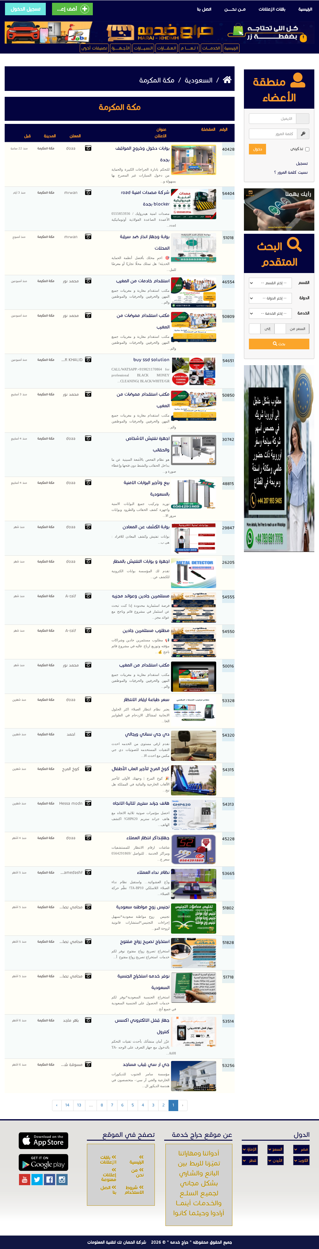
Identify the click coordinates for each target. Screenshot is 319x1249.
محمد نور (71, 281)
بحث (281, 344)
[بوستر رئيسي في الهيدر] (159, 32)
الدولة (304, 297)
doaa (70, 148)
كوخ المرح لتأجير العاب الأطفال (140, 779)
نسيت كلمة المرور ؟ (291, 172)
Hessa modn (71, 803)
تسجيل (302, 163)
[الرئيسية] (226, 80)
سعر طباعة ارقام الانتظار (140, 710)
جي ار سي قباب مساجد (140, 1075)
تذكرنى (296, 148)
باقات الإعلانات (272, 9)
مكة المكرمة (45, 148)
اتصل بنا (204, 9)
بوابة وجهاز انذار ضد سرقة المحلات (144, 252)
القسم (303, 282)
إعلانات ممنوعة (108, 1177)
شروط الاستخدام (134, 1190)
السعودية (197, 80)
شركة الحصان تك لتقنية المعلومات (116, 1242)
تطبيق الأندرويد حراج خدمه (43, 1162)
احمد (71, 734)
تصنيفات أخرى (94, 48)
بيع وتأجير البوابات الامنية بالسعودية (144, 498)
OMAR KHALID (71, 359)
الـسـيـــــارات (143, 48)
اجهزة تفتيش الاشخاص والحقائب (144, 454)
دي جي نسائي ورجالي (140, 744)
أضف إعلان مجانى (66, 9)
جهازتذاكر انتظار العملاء (140, 848)
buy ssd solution (140, 370)
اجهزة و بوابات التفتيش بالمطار (140, 569)
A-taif (70, 596)
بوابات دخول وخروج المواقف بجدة (144, 164)
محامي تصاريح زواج (71, 907)
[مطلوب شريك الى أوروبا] (279, 458)
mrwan (71, 192)
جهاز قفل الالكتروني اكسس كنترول (144, 1036)
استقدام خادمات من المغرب (140, 291)
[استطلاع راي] (279, 209)
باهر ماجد (71, 1020)
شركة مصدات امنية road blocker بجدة (144, 208)
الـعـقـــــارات (166, 48)
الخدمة (303, 313)
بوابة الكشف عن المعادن (140, 534)
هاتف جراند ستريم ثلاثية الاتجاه (140, 813)
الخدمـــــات (211, 48)
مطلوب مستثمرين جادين (140, 641)
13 (79, 1105)
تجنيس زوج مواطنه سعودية (140, 917)
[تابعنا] (62, 1180)
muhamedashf (71, 872)
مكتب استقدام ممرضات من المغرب (144, 331)
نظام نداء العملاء (140, 883)
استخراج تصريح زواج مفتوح (140, 949)
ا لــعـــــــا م (189, 48)
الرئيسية (305, 9)
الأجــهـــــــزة (121, 48)
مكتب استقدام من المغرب (140, 675)
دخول (257, 149)
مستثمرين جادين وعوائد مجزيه (140, 606)
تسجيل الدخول (25, 9)
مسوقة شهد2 (71, 1064)
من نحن (137, 1172)
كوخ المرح (70, 768)
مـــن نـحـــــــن (234, 9)
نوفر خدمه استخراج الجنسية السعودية (144, 992)
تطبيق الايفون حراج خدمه (43, 1140)
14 (67, 1105)
